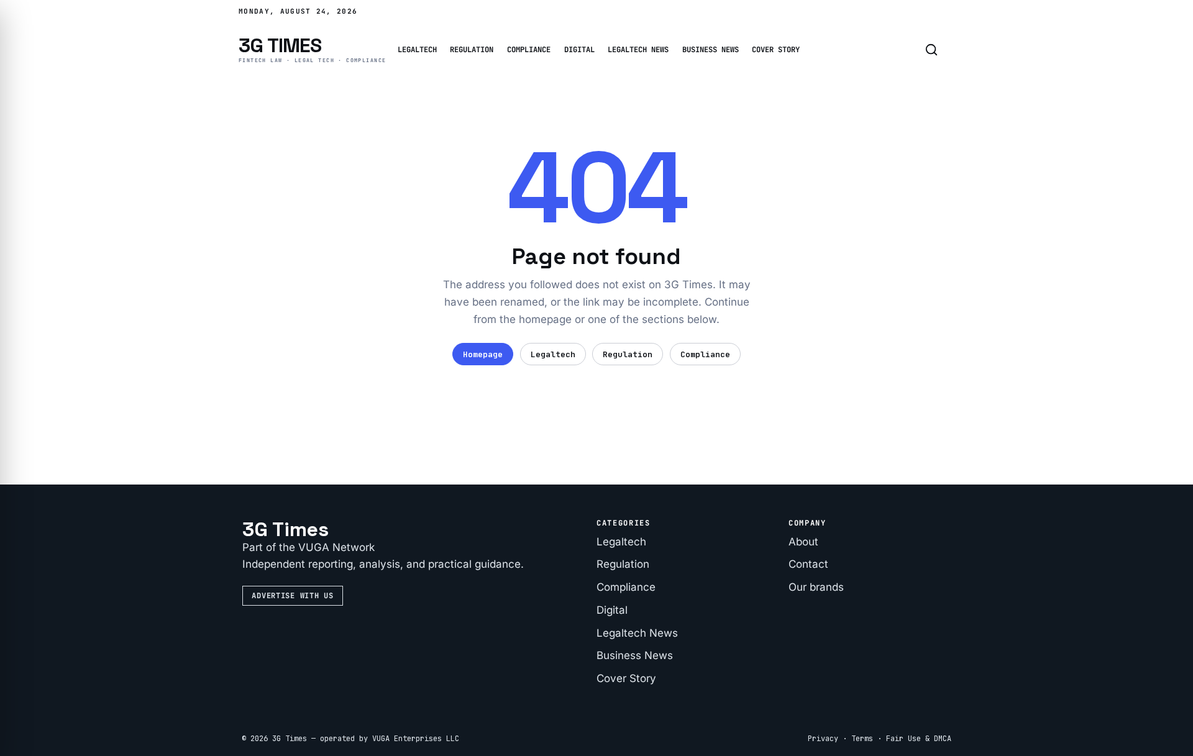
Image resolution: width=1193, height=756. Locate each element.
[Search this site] (931, 49)
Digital (579, 49)
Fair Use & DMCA (918, 739)
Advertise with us (292, 596)
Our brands (816, 587)
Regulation (471, 49)
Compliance (529, 49)
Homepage (483, 354)
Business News (710, 49)
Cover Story (776, 49)
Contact (808, 564)
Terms (862, 739)
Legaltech (417, 49)
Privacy (823, 739)
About (803, 541)
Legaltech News (638, 49)
